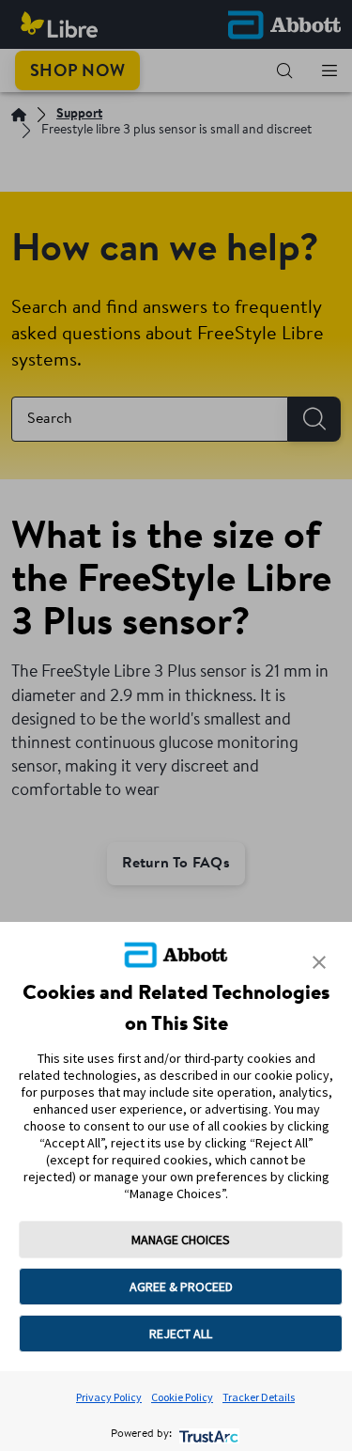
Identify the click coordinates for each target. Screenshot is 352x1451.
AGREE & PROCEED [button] (181, 1286)
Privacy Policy (109, 1397)
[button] (319, 962)
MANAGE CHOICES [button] (180, 1239)
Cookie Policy (182, 1397)
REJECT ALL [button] (180, 1333)
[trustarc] (207, 1434)
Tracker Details (258, 1397)
